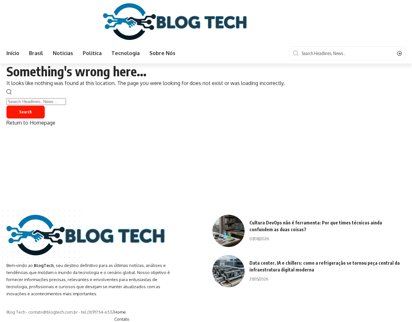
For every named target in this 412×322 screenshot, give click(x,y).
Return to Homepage (30, 122)
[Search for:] (36, 101)
